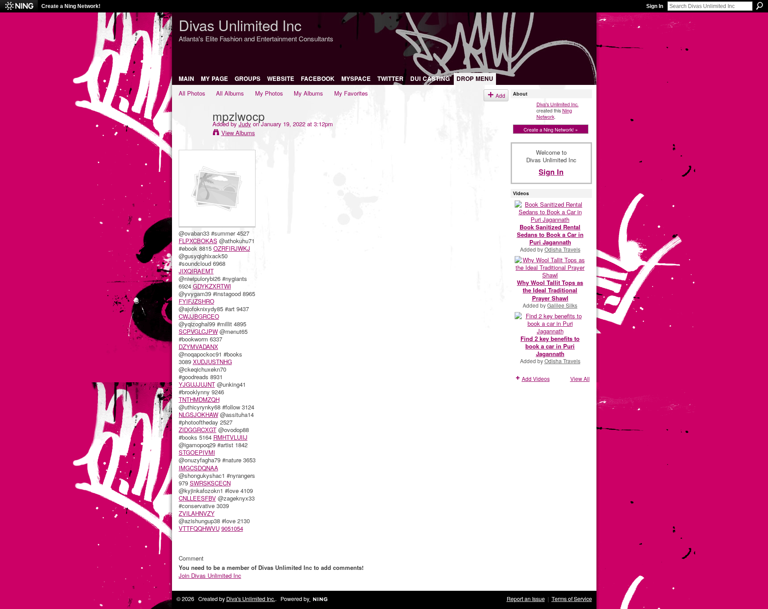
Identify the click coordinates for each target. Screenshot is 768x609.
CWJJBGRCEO (199, 316)
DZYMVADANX (198, 346)
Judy (245, 124)
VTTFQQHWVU (199, 528)
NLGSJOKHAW (198, 414)
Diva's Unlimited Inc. (557, 104)
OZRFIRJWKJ (231, 248)
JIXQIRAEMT (196, 271)
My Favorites (351, 93)
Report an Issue (526, 599)
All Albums (230, 93)
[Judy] (193, 133)
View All (580, 378)
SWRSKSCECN (210, 483)
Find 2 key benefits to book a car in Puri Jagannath (550, 346)
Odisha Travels (562, 249)
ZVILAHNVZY (197, 513)
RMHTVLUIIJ (230, 437)
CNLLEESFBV (197, 498)
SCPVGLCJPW (198, 331)
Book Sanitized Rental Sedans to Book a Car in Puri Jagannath (550, 234)
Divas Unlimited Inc (240, 24)
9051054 (232, 528)
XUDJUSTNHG (212, 361)
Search (759, 6)
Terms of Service (572, 599)
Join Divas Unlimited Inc (210, 575)
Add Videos (536, 378)
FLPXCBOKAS (198, 240)
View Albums (238, 132)
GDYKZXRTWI (212, 286)
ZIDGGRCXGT (197, 429)
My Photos (269, 93)
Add (500, 95)
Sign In (654, 6)
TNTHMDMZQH (199, 399)
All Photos (192, 93)
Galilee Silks (562, 305)
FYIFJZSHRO (196, 301)
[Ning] (19, 6)
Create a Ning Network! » (551, 129)
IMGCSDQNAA (198, 468)
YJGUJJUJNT (197, 384)
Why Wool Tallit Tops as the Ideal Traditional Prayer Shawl (550, 290)
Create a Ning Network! (70, 6)
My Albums (308, 93)
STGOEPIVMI (197, 452)
